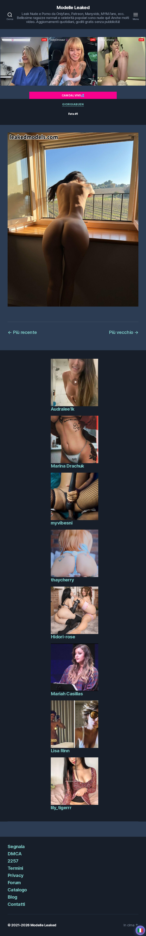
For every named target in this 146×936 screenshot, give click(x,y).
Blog (12, 897)
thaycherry (62, 580)
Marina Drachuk (67, 466)
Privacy (15, 875)
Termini (15, 868)
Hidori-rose (63, 637)
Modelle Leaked (72, 7)
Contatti (16, 904)
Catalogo (17, 890)
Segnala (16, 846)
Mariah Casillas (67, 693)
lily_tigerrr (61, 807)
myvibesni (61, 523)
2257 (13, 861)
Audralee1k (62, 409)
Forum (14, 882)
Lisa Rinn (60, 750)
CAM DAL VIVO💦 (73, 95)
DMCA (14, 853)
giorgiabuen (73, 104)
